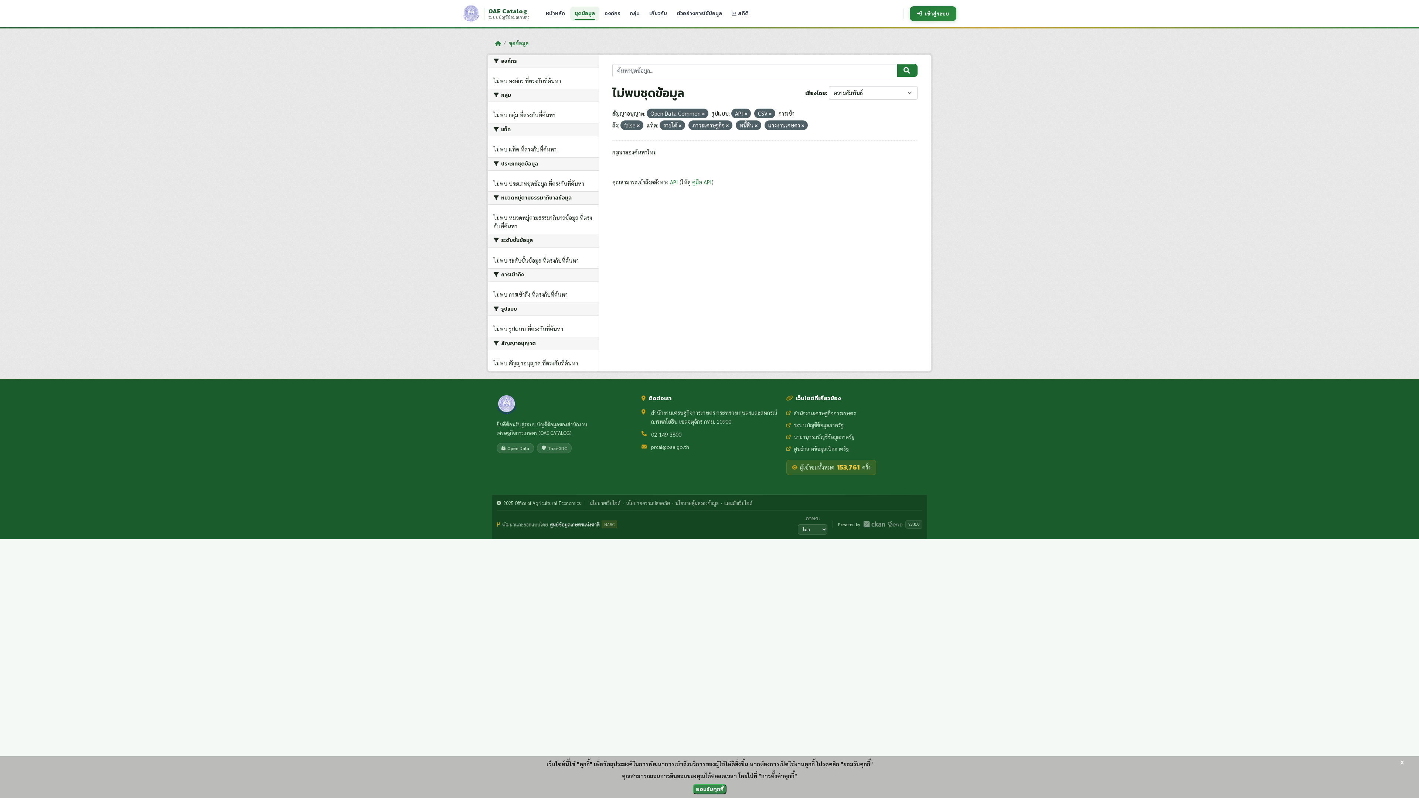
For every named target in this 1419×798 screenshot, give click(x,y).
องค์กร (612, 13)
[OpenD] (895, 524)
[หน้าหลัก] (498, 43)
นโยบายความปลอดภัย (648, 503)
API (674, 181)
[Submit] (907, 70)
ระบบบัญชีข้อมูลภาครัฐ (819, 425)
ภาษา (812, 518)
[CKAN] (874, 524)
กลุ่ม (635, 13)
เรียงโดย (815, 93)
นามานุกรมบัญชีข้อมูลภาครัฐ (824, 436)
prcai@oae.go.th (670, 446)
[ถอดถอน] (703, 114)
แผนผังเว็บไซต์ (738, 503)
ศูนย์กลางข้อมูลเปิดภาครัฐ (821, 448)
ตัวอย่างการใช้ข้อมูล (699, 13)
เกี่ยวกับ (658, 13)
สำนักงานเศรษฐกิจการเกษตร (825, 413)
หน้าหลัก (555, 13)
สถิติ (743, 13)
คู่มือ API (702, 181)
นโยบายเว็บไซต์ (605, 503)
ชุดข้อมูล (585, 13)
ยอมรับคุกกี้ (710, 789)
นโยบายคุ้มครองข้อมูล (697, 503)
